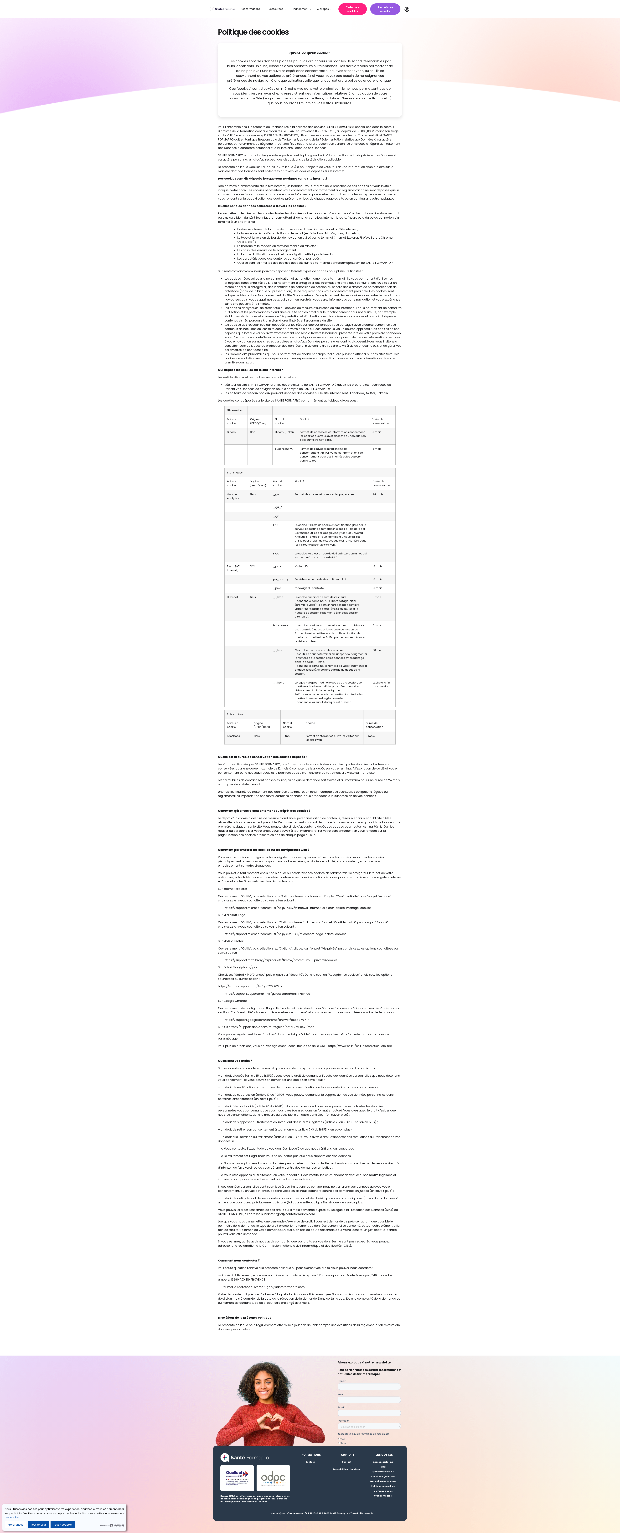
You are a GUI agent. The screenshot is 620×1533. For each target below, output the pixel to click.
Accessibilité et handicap (347, 1469)
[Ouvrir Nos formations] (262, 9)
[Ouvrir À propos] (331, 9)
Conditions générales (383, 1476)
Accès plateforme (383, 1462)
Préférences (15, 1525)
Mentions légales (383, 1491)
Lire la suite (12, 1517)
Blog (383, 1466)
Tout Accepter (62, 1525)
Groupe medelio (383, 1495)
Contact (310, 1462)
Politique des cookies (383, 1486)
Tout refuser (38, 1525)
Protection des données (383, 1481)
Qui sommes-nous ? (383, 1471)
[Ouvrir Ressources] (285, 9)
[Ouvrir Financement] (310, 9)
